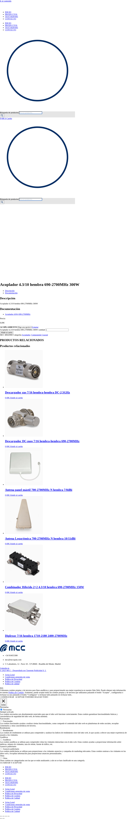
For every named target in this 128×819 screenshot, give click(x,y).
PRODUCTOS (11, 14)
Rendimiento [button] (5, 728)
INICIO (8, 12)
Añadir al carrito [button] (16, 398)
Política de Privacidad (13, 793)
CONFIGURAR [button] (7, 697)
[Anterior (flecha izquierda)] (1, 818)
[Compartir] (6, 816)
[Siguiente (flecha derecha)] (3, 818)
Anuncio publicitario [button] (8, 746)
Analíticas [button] (4, 737)
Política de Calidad (12, 798)
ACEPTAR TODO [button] (23, 697)
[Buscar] (2, 115)
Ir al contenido (5, 1)
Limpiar (35, 327)
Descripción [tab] (9, 291)
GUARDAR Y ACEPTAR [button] (11, 763)
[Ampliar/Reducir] (1, 816)
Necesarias (7, 710)
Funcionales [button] (5, 719)
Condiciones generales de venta (17, 791)
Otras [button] (2, 756)
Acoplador (26, 335)
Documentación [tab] (11, 293)
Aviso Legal (10, 789)
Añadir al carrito (6, 332)
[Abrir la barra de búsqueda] (1, 110)
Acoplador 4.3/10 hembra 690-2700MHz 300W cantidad (22, 330)
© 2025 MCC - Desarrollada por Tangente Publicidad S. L (23, 670)
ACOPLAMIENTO (8, 327)
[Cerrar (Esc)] (9, 816)
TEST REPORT (11, 17)
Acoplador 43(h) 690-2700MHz (17, 314)
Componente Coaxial (39, 335)
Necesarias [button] (4, 707)
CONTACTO (10, 19)
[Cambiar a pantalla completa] (3, 816)
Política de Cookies (16, 692)
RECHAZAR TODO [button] (39, 697)
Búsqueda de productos (9, 113)
